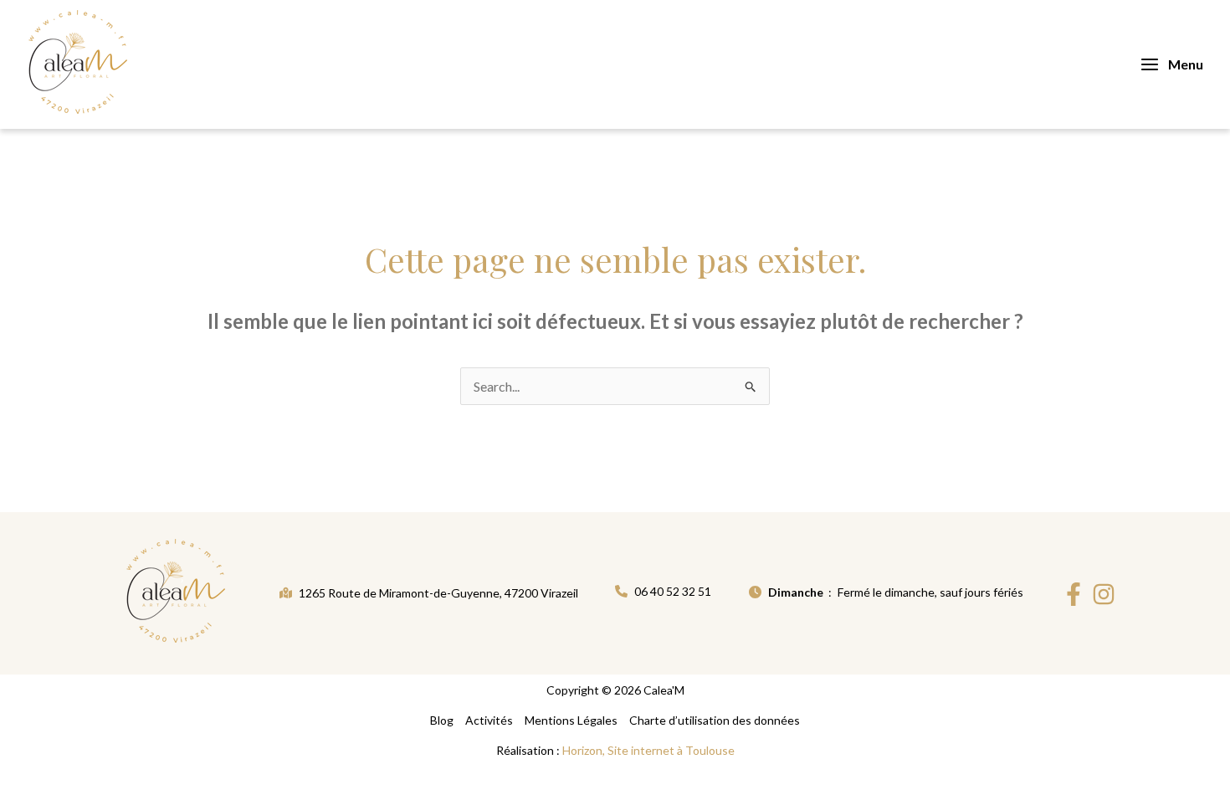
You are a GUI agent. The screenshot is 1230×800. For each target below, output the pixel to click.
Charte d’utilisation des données (714, 720)
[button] (428, 593)
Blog (442, 720)
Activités (489, 720)
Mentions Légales (571, 720)
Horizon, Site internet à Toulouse (648, 750)
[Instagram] (1103, 594)
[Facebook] (1073, 594)
